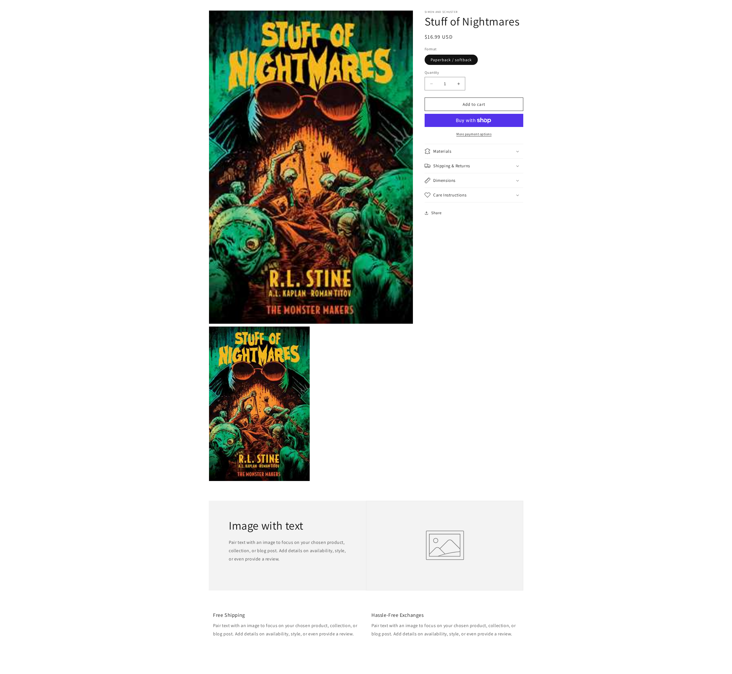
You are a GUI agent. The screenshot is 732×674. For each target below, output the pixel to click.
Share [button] (436, 212)
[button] (474, 151)
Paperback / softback (451, 59)
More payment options (474, 134)
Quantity (432, 72)
